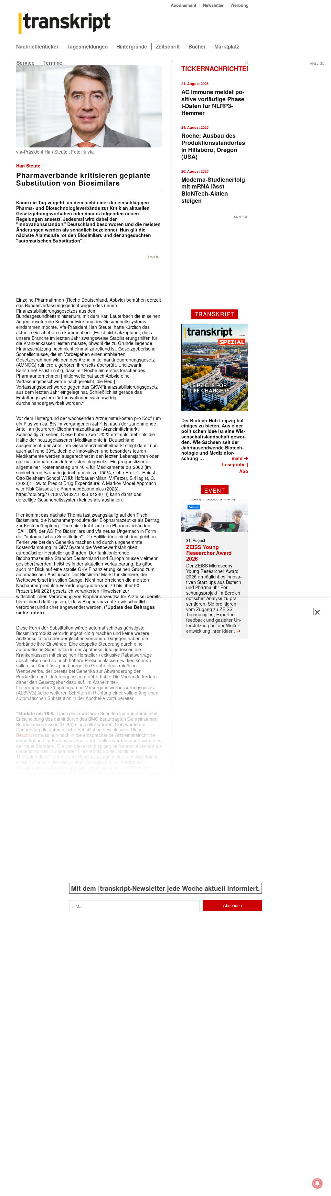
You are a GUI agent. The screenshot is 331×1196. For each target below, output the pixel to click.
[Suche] (247, 63)
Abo (243, 471)
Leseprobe (234, 464)
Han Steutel (29, 165)
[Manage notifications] (317, 1183)
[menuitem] (183, 5)
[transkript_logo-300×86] (64, 23)
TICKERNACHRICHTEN (216, 68)
